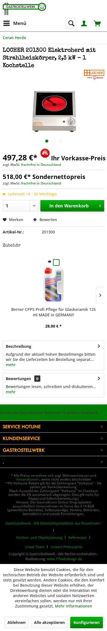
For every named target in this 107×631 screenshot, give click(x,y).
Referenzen (77, 537)
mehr (11, 364)
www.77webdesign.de (64, 558)
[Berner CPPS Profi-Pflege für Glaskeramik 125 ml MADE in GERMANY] (53, 285)
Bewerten (47, 219)
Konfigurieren (87, 622)
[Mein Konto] (84, 23)
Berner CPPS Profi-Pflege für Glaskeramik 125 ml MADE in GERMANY (53, 312)
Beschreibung (18, 346)
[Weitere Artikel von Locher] (94, 74)
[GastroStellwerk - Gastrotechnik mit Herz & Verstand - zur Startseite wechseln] (24, 9)
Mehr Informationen (73, 606)
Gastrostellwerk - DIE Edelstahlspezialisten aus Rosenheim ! (53, 523)
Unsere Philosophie (66, 546)
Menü (19, 23)
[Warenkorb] (98, 23)
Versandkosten (28, 479)
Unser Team (34, 546)
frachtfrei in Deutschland (41, 164)
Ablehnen (16, 622)
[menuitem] (14, 23)
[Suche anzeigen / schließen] (70, 23)
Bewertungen (18, 378)
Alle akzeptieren (49, 622)
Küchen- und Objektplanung (39, 537)
